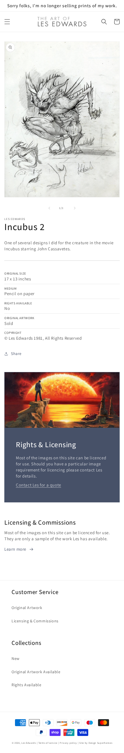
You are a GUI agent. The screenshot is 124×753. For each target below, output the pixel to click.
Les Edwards (28, 742)
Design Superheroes (100, 742)
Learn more (15, 549)
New (16, 658)
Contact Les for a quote (38, 485)
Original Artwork (27, 607)
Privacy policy (68, 742)
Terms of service (47, 742)
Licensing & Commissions (35, 621)
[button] (7, 21)
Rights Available (27, 684)
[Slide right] (74, 208)
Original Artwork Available (36, 671)
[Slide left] (49, 208)
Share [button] (16, 353)
